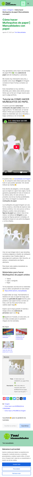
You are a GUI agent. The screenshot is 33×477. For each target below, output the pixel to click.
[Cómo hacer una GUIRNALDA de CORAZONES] (21, 331)
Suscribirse (24, 426)
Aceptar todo (16, 464)
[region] (16, 461)
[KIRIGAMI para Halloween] (8, 331)
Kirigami (10, 10)
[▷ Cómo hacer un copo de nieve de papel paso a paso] (8, 344)
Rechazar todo (16, 473)
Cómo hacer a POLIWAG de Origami (15, 410)
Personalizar (16, 469)
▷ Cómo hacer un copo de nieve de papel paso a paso (8, 350)
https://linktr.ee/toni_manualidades (16, 291)
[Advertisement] (16, 52)
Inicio (4, 10)
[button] (23, 3)
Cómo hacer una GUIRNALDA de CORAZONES (20, 337)
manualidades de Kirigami (22, 179)
